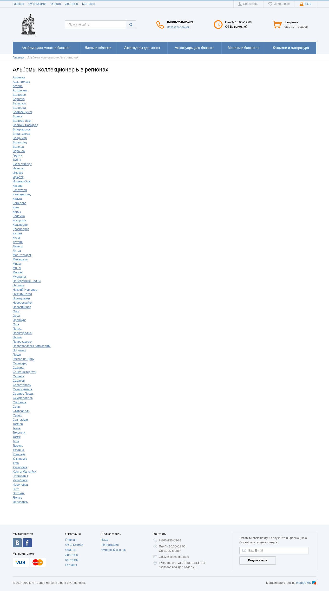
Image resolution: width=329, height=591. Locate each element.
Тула (16, 441)
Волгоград (20, 142)
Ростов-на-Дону (23, 359)
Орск (16, 324)
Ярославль (20, 502)
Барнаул (19, 99)
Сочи (16, 406)
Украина (18, 450)
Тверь (16, 428)
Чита (16, 489)
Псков (17, 354)
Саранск (18, 376)
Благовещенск (22, 112)
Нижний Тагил (22, 294)
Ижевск (18, 172)
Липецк (18, 246)
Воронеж (19, 151)
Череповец (20, 484)
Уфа (16, 463)
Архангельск (21, 82)
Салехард (19, 363)
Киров (17, 211)
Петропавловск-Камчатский (32, 346)
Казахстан (20, 190)
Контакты (88, 4)
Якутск (17, 497)
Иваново (19, 168)
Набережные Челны (27, 281)
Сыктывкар (20, 419)
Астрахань (20, 90)
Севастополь (22, 385)
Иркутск (18, 177)
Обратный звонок (113, 549)
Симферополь (23, 398)
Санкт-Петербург (24, 372)
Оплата (56, 4)
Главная (18, 4)
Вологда (18, 146)
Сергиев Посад (23, 393)
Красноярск (21, 229)
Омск (16, 311)
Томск (16, 437)
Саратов (19, 380)
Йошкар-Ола (21, 181)
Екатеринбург (22, 164)
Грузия (17, 155)
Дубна (17, 159)
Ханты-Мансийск (24, 471)
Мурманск (19, 276)
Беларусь (19, 103)
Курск (16, 237)
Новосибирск (22, 307)
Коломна (19, 216)
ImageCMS (303, 583)
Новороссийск (22, 302)
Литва (17, 250)
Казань (17, 185)
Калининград (22, 194)
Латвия (18, 242)
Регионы (71, 565)
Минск (17, 268)
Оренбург (19, 320)
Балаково (19, 94)
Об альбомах (37, 4)
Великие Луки (22, 120)
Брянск (17, 116)
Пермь (17, 337)
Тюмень (18, 445)
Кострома (19, 220)
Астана (18, 86)
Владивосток (21, 129)
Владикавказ (21, 133)
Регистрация (110, 544)
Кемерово (19, 203)
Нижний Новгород (25, 289)
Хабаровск (20, 467)
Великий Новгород (25, 125)
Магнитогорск (22, 255)
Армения (19, 77)
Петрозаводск (22, 341)
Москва (18, 272)
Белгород (19, 107)
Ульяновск (20, 458)
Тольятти (19, 432)
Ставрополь (21, 411)
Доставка (71, 4)
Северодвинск (22, 389)
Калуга (17, 198)
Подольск (19, 350)
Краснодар (20, 224)
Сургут (17, 415)
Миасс (17, 263)
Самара (18, 367)
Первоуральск (22, 333)
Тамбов (18, 424)
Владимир (20, 138)
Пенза (17, 328)
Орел (16, 315)
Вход (104, 539)
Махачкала (20, 259)
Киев (16, 207)
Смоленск (19, 402)
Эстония (19, 493)
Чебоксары (20, 476)
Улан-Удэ (19, 454)
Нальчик (18, 285)
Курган (17, 233)
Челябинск (20, 480)
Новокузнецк (21, 298)
